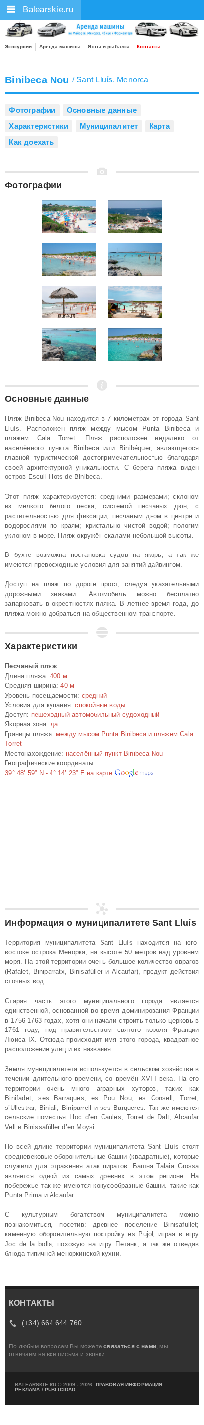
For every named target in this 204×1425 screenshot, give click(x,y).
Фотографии (32, 110)
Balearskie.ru (47, 9)
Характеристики (38, 126)
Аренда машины (60, 46)
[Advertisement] (54, 844)
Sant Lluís (94, 80)
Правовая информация (129, 1384)
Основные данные (102, 110)
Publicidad (60, 1389)
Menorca (133, 80)
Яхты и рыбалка (109, 46)
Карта (159, 126)
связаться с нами (129, 1346)
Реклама (27, 1389)
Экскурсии (18, 46)
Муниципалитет (109, 126)
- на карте (59, 773)
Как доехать (31, 142)
